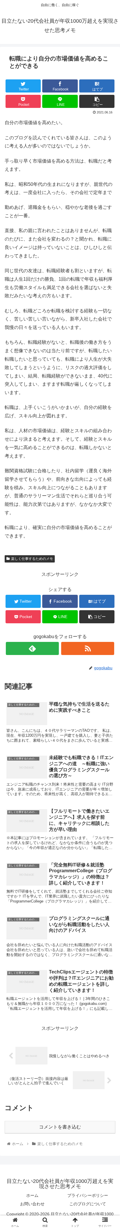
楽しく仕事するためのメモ (32, 559)
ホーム (32, 1195)
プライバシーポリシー (87, 1195)
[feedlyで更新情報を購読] (32, 648)
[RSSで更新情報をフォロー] (87, 648)
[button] (108, 762)
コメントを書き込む (60, 1126)
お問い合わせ (32, 1203)
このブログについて (87, 1203)
